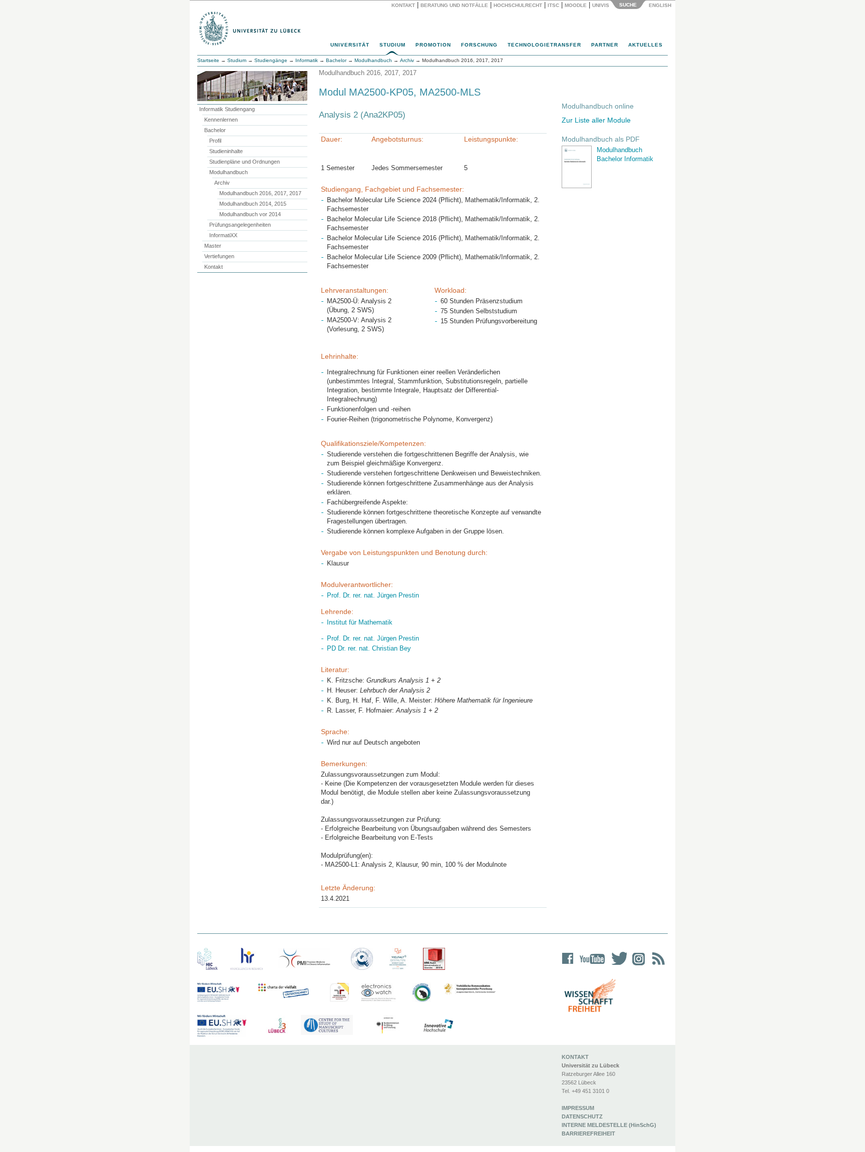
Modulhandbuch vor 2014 (250, 214)
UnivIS (600, 5)
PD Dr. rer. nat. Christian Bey (369, 648)
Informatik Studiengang (227, 109)
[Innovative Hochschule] (437, 1026)
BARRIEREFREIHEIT (588, 1133)
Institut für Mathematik (359, 622)
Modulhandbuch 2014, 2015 (252, 204)
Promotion (433, 45)
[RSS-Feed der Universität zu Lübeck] (657, 965)
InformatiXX (223, 235)
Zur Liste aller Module (596, 120)
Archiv (222, 183)
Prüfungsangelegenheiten (240, 225)
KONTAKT (575, 1057)
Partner (604, 45)
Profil (215, 141)
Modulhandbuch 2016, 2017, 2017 (260, 193)
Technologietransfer (544, 45)
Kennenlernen (221, 120)
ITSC (553, 5)
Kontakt (403, 5)
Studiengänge (270, 60)
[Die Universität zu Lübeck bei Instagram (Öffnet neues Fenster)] (637, 965)
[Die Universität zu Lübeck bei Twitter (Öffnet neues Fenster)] (617, 965)
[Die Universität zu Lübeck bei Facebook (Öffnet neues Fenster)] (568, 965)
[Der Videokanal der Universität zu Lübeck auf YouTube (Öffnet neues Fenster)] (590, 965)
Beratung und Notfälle (454, 5)
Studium (392, 45)
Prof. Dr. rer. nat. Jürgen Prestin (373, 595)
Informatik (306, 60)
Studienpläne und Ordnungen (244, 162)
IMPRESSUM (578, 1108)
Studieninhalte (226, 151)
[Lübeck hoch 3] (277, 1026)
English (661, 5)
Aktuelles (645, 45)
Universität (349, 45)
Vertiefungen (219, 256)
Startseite (208, 60)
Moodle (576, 5)
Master (212, 246)
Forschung (479, 45)
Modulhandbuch (228, 172)
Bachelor (215, 130)
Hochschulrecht (518, 5)
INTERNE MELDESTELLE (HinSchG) (609, 1125)
